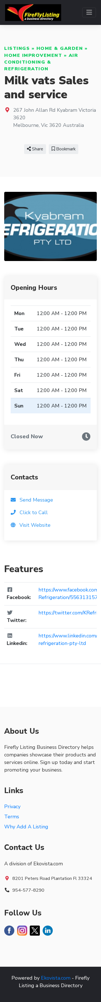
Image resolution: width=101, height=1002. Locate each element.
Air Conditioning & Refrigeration (41, 62)
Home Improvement (33, 55)
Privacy (12, 806)
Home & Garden (59, 48)
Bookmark (65, 149)
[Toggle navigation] (89, 12)
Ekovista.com (55, 978)
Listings (17, 48)
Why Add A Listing (26, 826)
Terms (11, 816)
